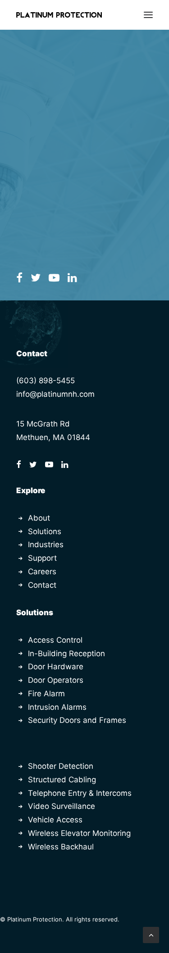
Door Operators (55, 680)
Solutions (44, 531)
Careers (42, 571)
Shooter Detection (60, 766)
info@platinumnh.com (55, 394)
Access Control (55, 639)
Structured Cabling (62, 779)
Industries (46, 544)
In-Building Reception (66, 653)
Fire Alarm (46, 693)
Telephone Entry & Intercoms (80, 793)
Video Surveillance (61, 806)
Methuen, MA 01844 (53, 437)
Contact (42, 585)
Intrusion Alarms (57, 707)
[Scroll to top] (151, 934)
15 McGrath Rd (43, 423)
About (39, 517)
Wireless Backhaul (61, 846)
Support (42, 558)
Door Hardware (55, 666)
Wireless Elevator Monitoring (79, 833)
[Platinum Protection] (59, 15)
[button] (148, 15)
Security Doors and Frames (77, 720)
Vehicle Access (55, 819)
